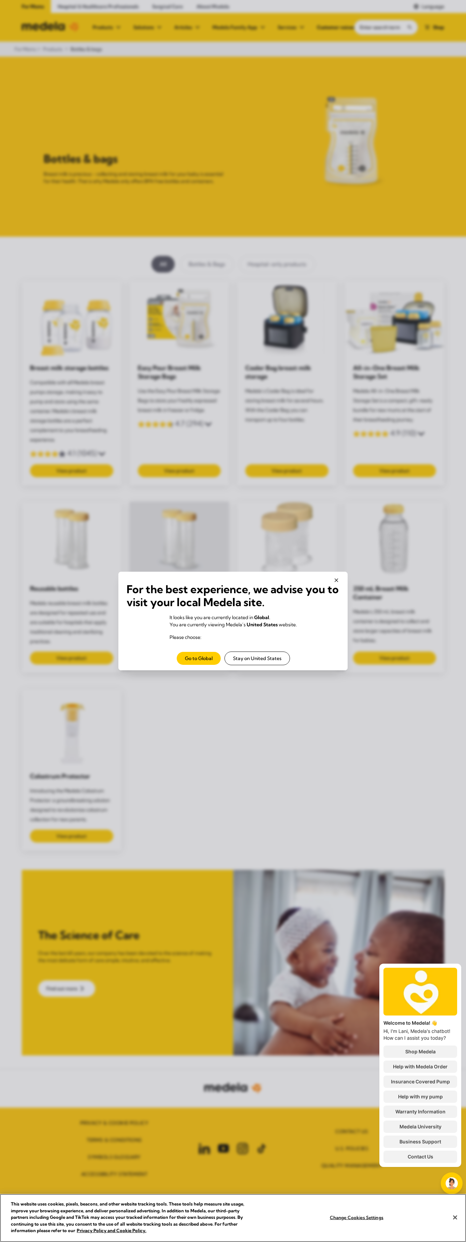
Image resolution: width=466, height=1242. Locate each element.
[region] (233, 1218)
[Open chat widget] (452, 1183)
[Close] (455, 1217)
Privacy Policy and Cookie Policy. (111, 1230)
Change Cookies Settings (356, 1217)
